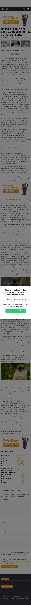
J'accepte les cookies (16, 311)
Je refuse (16, 314)
